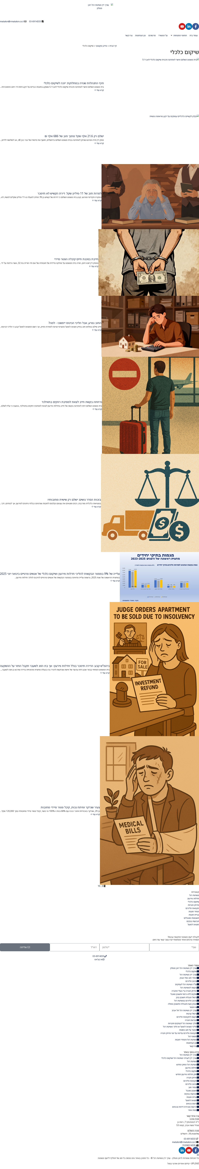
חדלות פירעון (193, 898)
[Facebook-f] (195, 26)
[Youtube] (182, 26)
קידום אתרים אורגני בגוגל (178, 1163)
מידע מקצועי (101, 45)
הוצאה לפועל (193, 924)
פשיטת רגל (194, 895)
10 (99, 886)
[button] (178, 35)
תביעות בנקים (193, 921)
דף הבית (113, 45)
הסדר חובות (194, 911)
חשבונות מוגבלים (191, 917)
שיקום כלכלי (193, 901)
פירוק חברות (193, 904)
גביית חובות (194, 914)
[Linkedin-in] (188, 26)
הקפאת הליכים (192, 908)
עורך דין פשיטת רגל (161, 1158)
